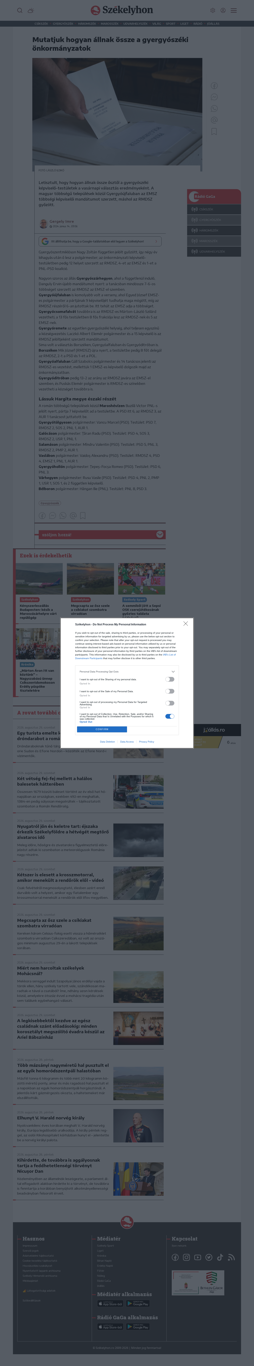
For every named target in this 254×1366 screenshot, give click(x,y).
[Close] (187, 624)
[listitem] (127, 671)
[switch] (169, 679)
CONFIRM (102, 729)
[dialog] (127, 683)
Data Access (127, 741)
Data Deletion (107, 741)
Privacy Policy (146, 741)
